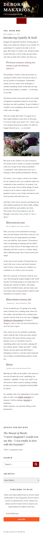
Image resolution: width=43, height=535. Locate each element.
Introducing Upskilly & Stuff (20, 37)
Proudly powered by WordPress (14, 532)
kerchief (27, 400)
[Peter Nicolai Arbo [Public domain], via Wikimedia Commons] (15, 222)
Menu (23, 21)
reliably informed (24, 397)
